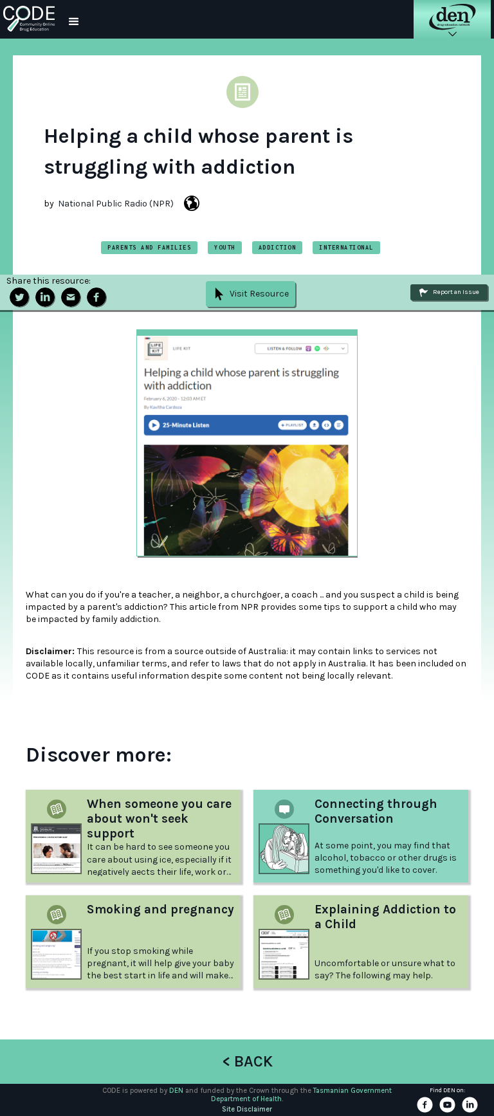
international (346, 247)
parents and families (149, 247)
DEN (176, 1090)
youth (224, 247)
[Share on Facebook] (96, 297)
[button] (74, 19)
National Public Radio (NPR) (116, 203)
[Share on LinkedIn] (45, 297)
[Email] (70, 297)
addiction (278, 247)
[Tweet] (19, 297)
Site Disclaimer (247, 1109)
